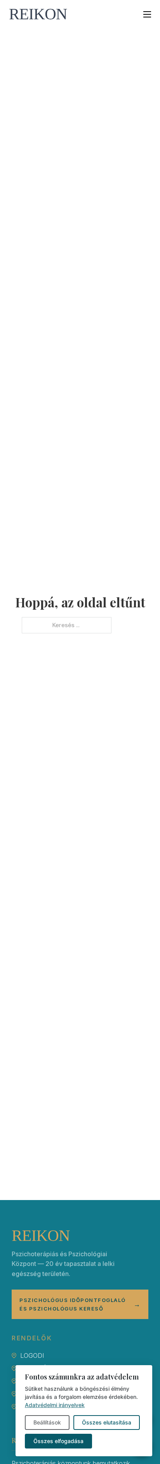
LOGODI (32, 1355)
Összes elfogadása (58, 1441)
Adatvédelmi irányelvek (55, 1405)
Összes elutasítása (106, 1422)
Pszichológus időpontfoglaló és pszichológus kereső (80, 1304)
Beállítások (47, 1422)
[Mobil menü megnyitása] (147, 14)
